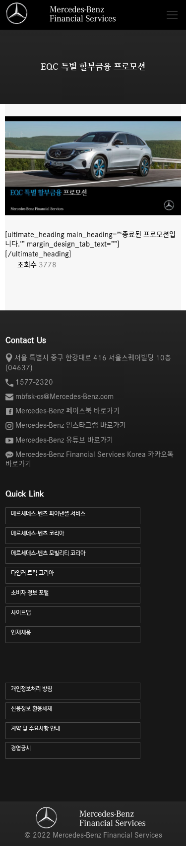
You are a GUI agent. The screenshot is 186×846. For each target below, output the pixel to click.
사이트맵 (21, 612)
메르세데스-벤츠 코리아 (37, 533)
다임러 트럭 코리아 (32, 573)
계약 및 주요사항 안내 (35, 728)
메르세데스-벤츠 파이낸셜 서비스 (48, 513)
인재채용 (21, 632)
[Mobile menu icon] (172, 15)
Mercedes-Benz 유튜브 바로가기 (64, 440)
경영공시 (21, 748)
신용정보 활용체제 (31, 708)
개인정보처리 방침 (31, 689)
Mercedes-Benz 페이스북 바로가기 (67, 410)
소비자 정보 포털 (30, 593)
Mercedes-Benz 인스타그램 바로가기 (70, 425)
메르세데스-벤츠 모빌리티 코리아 (48, 553)
